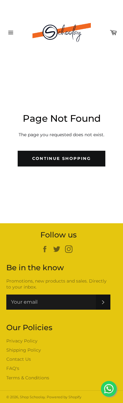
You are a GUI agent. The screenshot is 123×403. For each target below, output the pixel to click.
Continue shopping (61, 158)
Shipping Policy (23, 350)
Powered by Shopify (64, 397)
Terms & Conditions (27, 378)
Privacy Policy (22, 341)
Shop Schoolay (32, 397)
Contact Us (18, 359)
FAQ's (12, 368)
